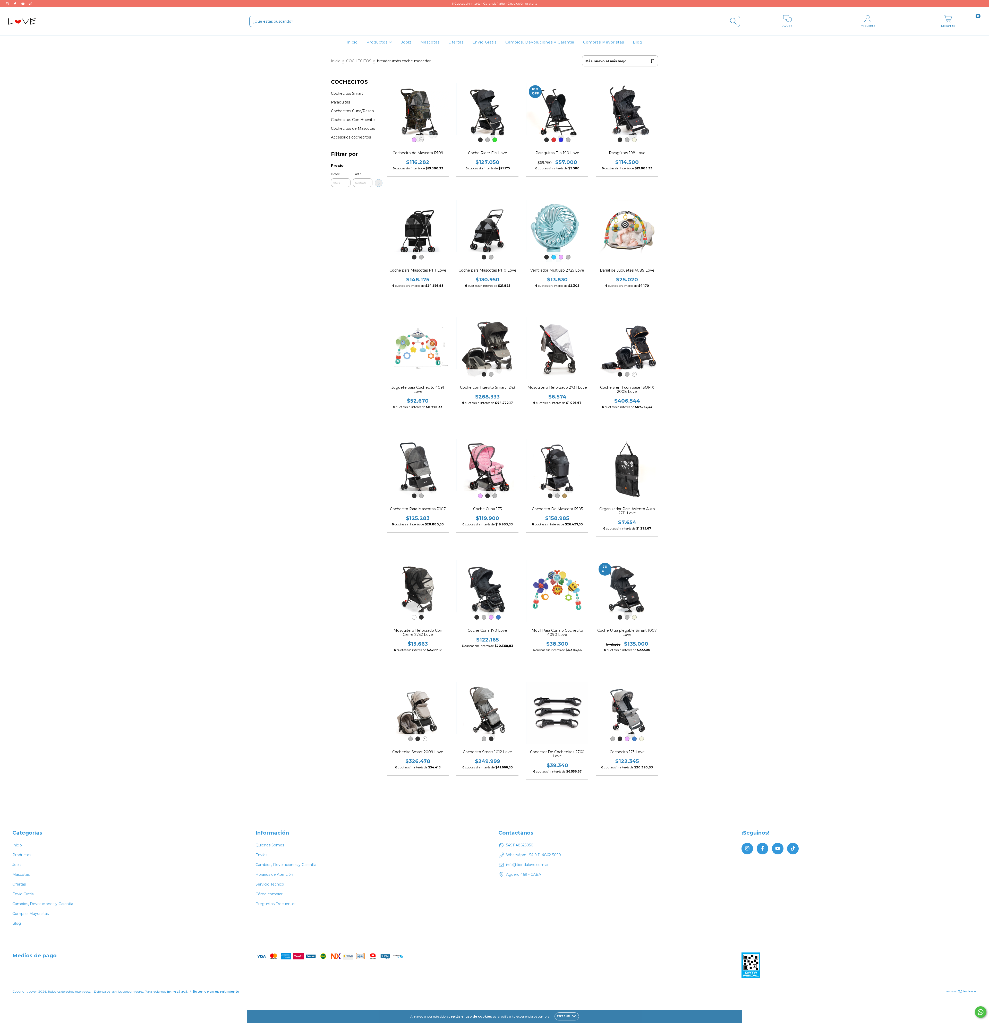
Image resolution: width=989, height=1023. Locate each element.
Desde (335, 174)
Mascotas (430, 42)
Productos (377, 42)
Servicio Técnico (269, 884)
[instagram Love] (8, 3)
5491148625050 (519, 845)
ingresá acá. (177, 991)
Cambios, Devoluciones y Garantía (539, 42)
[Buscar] (733, 21)
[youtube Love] (23, 3)
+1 (421, 139)
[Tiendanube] (960, 992)
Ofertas (456, 42)
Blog (637, 42)
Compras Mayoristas (603, 42)
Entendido (567, 1016)
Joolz (406, 42)
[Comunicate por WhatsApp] (980, 1012)
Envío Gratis (484, 42)
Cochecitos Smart (347, 93)
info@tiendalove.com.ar (527, 864)
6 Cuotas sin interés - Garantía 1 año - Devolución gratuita (495, 3)
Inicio (352, 42)
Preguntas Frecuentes (275, 903)
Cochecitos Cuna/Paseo (352, 111)
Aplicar (378, 183)
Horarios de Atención (274, 874)
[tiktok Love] (30, 3)
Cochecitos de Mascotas (353, 128)
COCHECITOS (358, 61)
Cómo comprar (269, 894)
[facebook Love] (15, 3)
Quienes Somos (269, 845)
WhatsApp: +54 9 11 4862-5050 (533, 855)
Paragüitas (340, 102)
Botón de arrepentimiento (216, 991)
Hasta (357, 174)
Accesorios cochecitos (351, 137)
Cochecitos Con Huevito (353, 119)
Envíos (261, 855)
